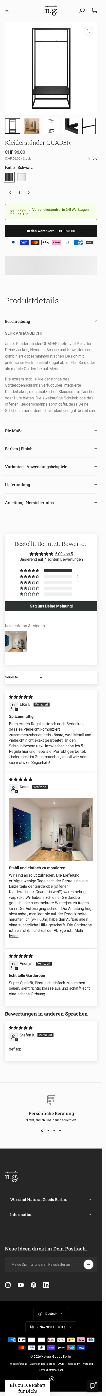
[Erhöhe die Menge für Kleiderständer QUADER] (28, 192)
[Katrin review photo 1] (51, 829)
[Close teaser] (51, 1378)
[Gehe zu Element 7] (89, 126)
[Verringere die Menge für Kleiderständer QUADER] (10, 192)
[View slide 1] (42, 1131)
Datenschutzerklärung (42, 1363)
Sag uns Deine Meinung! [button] (51, 606)
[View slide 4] (60, 1131)
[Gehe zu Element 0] (12, 126)
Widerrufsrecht (18, 1363)
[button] (30, 570)
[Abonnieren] (88, 1264)
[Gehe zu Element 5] (51, 126)
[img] (21, 697)
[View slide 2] (48, 1131)
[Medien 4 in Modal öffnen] (88, 31)
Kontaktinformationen (51, 1370)
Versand (88, 1363)
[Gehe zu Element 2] (31, 126)
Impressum (73, 1363)
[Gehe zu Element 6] (70, 126)
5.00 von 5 (64, 554)
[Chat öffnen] (92, 1386)
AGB (61, 1363)
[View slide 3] (54, 1131)
